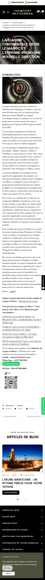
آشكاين (12, 291)
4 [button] (24, 499)
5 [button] (26, 499)
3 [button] (22, 499)
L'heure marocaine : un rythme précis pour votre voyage (22, 483)
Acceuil (6, 22)
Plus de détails (11, 492)
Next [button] (42, 471)
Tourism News (17, 22)
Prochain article (33, 417)
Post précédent (10, 417)
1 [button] (17, 499)
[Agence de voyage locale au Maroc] (22, 91)
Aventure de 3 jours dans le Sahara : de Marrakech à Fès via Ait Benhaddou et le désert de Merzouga (21, 319)
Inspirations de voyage (28, 301)
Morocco (10, 405)
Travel (19, 405)
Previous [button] (2, 471)
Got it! (8, 573)
